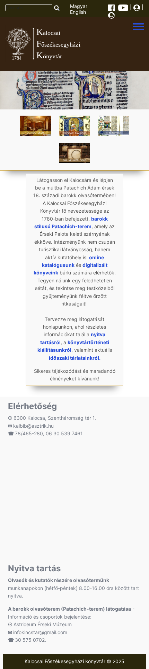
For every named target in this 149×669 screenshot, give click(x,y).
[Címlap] (69, 44)
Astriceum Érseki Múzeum (43, 624)
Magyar (78, 6)
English (78, 12)
